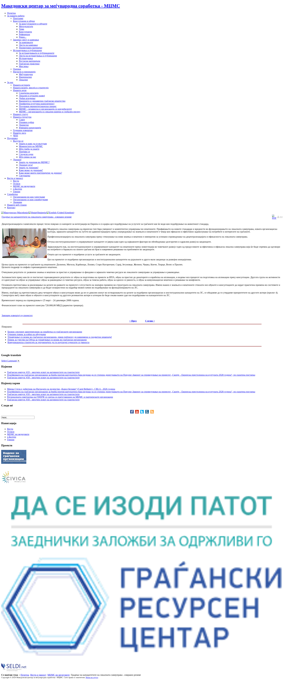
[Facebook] (132, 412)
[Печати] (278, 217)
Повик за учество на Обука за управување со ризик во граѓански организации (47, 339)
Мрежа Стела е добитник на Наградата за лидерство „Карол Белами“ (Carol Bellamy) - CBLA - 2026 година (61, 389)
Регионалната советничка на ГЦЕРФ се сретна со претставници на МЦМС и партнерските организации (60, 397)
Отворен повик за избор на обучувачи (27, 334)
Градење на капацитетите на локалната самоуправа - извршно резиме (37, 217)
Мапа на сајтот (92, 677)
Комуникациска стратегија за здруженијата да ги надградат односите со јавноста (48, 342)
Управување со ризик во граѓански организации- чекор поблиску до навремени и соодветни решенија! (60, 337)
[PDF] (274, 218)
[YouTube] (137, 412)
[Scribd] (147, 412)
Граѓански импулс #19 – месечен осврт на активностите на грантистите (43, 372)
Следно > (150, 321)
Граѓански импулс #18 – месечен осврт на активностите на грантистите (43, 377)
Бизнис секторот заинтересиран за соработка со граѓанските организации (45, 331)
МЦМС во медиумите (58, 675)
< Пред (133, 321)
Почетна (25, 675)
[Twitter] (142, 412)
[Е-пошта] (281, 217)
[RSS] (152, 412)
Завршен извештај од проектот (17, 315)
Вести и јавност (38, 675)
